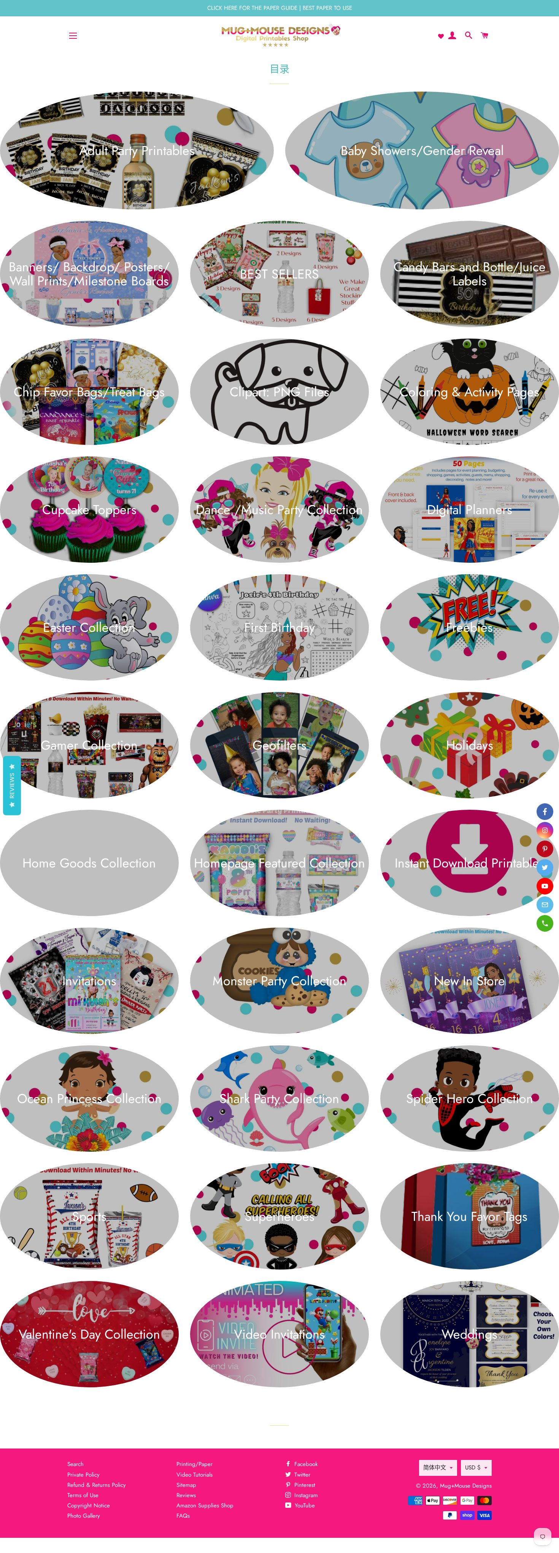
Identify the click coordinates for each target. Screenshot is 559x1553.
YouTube (304, 1505)
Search (75, 1464)
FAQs (183, 1516)
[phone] (545, 923)
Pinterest (303, 1485)
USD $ (473, 1467)
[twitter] (545, 867)
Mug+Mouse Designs (466, 1486)
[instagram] (545, 830)
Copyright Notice (88, 1505)
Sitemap (186, 1485)
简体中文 (434, 1467)
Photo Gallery (83, 1516)
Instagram (305, 1495)
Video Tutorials (194, 1475)
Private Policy (83, 1475)
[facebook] (545, 811)
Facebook (305, 1464)
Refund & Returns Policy (96, 1485)
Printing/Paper (194, 1464)
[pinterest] (545, 849)
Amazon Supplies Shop (204, 1505)
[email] (545, 904)
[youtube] (545, 886)
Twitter (301, 1475)
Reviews (186, 1495)
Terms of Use (82, 1495)
